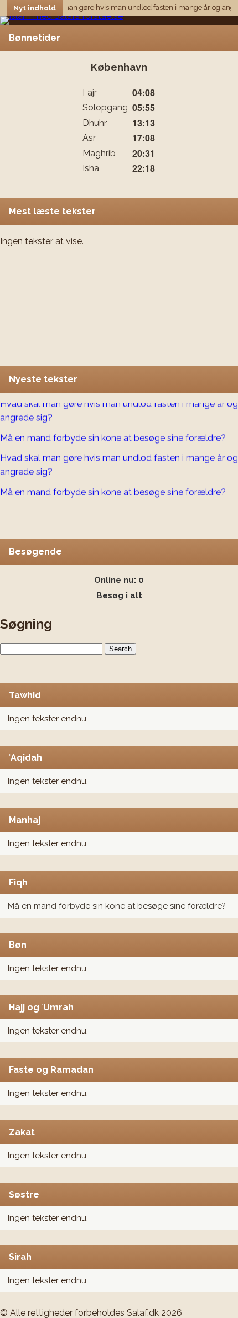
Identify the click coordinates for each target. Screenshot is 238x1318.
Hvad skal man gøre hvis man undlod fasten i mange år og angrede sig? (119, 408)
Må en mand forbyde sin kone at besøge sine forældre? (117, 906)
